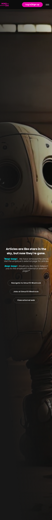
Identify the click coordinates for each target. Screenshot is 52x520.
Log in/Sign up (32, 4)
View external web (26, 300)
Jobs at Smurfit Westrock (26, 291)
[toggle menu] (47, 4)
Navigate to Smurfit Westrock (26, 283)
